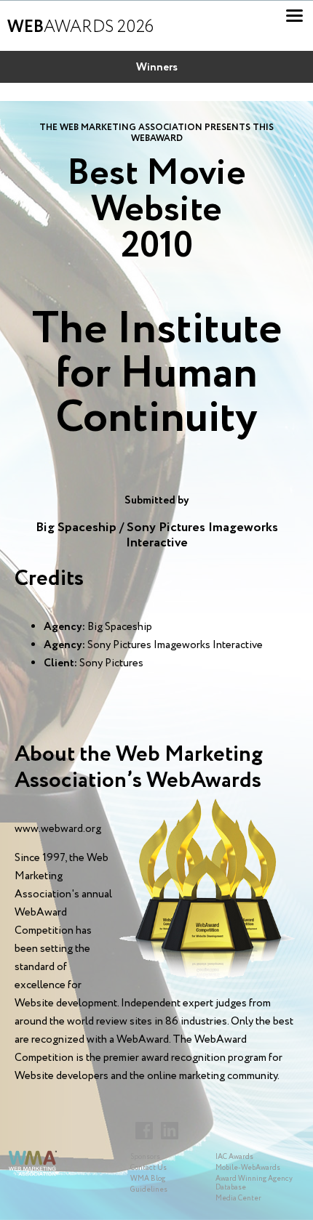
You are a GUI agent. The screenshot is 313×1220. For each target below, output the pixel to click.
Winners (157, 68)
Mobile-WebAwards (247, 1168)
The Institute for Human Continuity (157, 374)
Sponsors (145, 1157)
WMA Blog (147, 1178)
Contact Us (148, 1168)
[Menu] (294, 15)
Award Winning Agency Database (254, 1183)
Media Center (238, 1198)
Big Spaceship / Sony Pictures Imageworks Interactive (157, 535)
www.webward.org (58, 829)
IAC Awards (234, 1157)
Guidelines (148, 1189)
